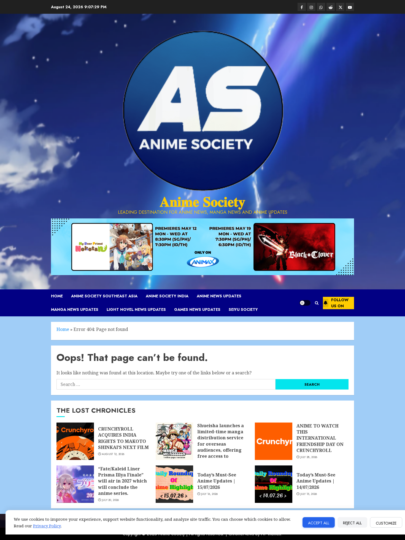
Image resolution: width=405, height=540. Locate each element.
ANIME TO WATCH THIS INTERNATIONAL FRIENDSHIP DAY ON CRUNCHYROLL (320, 438)
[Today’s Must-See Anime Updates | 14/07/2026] (273, 484)
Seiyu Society (243, 309)
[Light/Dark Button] (304, 303)
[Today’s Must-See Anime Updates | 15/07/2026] (174, 484)
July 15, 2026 (308, 494)
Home (57, 296)
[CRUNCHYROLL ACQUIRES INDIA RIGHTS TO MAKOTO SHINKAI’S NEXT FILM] (75, 441)
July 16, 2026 (209, 494)
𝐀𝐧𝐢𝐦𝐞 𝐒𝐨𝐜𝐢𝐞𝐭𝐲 (202, 202)
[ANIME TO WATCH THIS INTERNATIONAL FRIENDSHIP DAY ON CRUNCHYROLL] (273, 441)
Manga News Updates (74, 309)
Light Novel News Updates (136, 309)
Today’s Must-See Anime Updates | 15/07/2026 (216, 481)
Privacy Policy (47, 525)
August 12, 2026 (113, 454)
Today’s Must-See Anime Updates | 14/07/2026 (315, 481)
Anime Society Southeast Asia (104, 296)
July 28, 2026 (308, 457)
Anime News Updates (219, 296)
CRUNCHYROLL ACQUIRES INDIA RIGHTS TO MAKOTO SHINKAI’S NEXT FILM (123, 438)
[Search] (316, 303)
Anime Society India (167, 296)
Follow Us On (340, 303)
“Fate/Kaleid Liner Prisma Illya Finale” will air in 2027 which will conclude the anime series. (122, 481)
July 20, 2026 (110, 500)
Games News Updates (197, 309)
